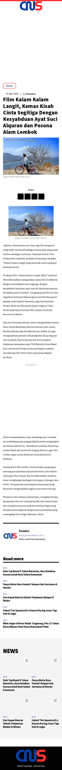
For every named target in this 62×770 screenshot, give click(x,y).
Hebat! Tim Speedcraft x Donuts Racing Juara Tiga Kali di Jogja (30, 612)
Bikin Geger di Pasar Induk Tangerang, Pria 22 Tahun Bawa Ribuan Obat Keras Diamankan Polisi (31, 625)
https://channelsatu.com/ (31, 535)
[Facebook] (21, 197)
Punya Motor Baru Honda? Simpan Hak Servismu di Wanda (30, 585)
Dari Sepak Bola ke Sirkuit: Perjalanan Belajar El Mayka (28, 599)
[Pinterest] (34, 197)
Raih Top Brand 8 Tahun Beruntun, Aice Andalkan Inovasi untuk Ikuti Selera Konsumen (29, 572)
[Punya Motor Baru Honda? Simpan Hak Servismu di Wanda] (45, 665)
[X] (28, 197)
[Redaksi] (10, 537)
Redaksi (31, 94)
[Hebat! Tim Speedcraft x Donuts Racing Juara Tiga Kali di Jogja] (45, 705)
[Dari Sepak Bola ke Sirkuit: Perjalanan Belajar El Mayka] (16, 705)
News (9, 86)
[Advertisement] (31, 44)
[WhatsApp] (41, 197)
